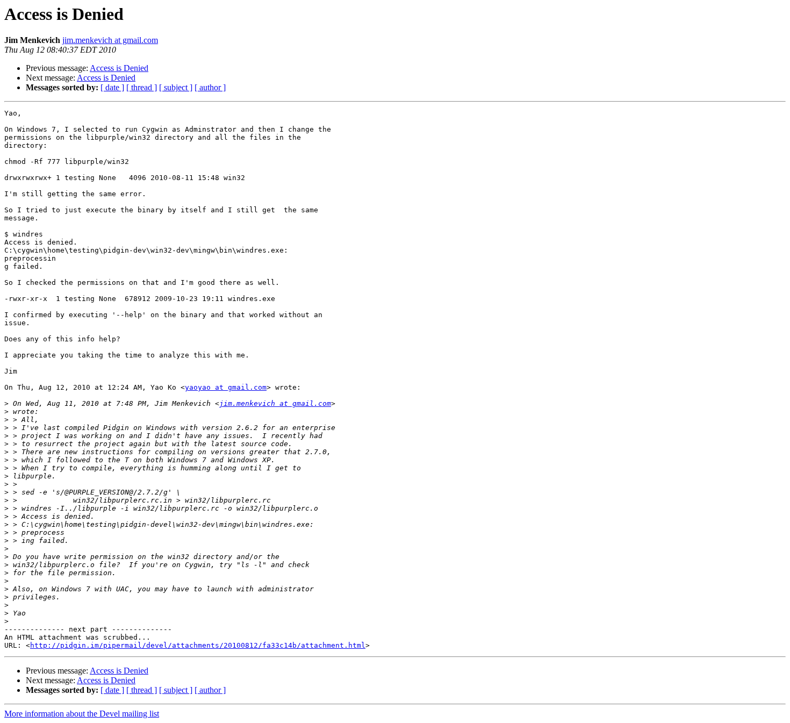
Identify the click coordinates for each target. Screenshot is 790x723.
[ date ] (112, 87)
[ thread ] (141, 87)
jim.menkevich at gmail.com (110, 40)
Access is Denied (119, 68)
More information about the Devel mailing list (81, 713)
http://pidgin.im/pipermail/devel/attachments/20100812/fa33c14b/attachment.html (197, 645)
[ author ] (210, 87)
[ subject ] (175, 87)
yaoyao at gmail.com (226, 387)
